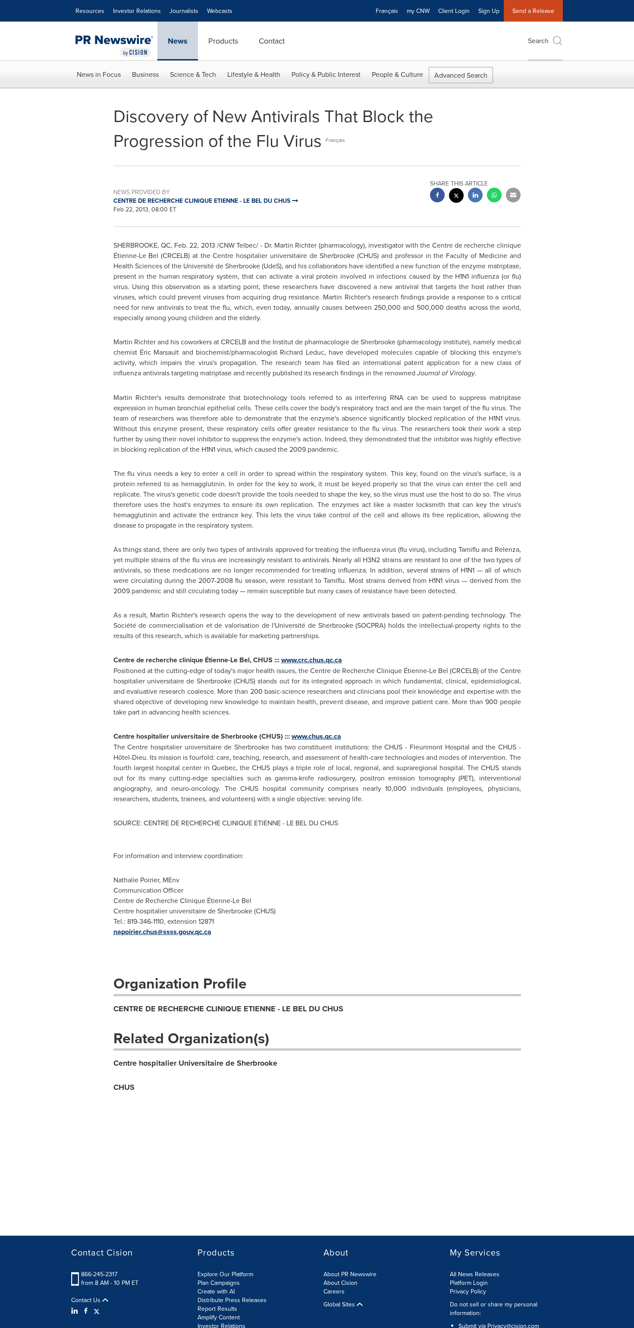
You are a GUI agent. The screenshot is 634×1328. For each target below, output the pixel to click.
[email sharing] (513, 196)
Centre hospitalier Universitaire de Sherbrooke (195, 1063)
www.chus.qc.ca (316, 736)
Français (387, 10)
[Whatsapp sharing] (494, 196)
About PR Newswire (350, 1274)
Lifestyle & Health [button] (253, 74)
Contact (272, 40)
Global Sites (340, 1304)
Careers (334, 1291)
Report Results (217, 1308)
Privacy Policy (468, 1291)
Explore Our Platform (225, 1274)
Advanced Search (460, 75)
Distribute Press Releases (232, 1300)
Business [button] (145, 74)
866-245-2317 (99, 1274)
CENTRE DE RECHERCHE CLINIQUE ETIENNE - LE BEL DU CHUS (228, 1008)
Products (223, 40)
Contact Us (86, 1300)
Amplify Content (219, 1317)
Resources (89, 10)
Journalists (183, 10)
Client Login (454, 10)
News (178, 41)
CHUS (124, 1087)
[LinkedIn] (75, 1310)
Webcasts (219, 10)
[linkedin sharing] (475, 196)
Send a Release (533, 10)
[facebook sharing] (437, 196)
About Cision (340, 1282)
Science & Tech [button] (193, 74)
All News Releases (474, 1274)
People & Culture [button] (397, 74)
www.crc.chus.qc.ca (311, 660)
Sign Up (488, 10)
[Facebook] (86, 1310)
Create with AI (216, 1291)
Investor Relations (137, 10)
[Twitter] (96, 1310)
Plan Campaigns (219, 1282)
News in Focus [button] (99, 74)
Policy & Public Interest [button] (326, 74)
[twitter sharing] (456, 196)
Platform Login (469, 1282)
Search (538, 40)
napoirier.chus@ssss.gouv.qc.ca (162, 932)
